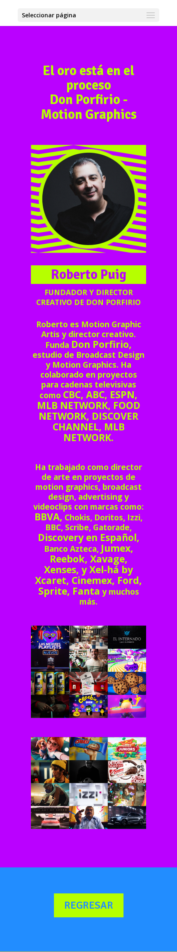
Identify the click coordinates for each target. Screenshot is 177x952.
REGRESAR (88, 905)
